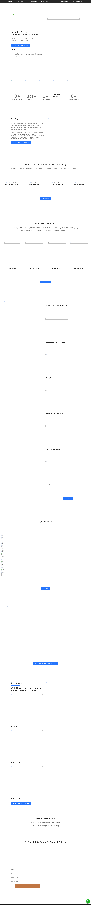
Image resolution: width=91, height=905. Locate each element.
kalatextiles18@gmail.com (78, 1)
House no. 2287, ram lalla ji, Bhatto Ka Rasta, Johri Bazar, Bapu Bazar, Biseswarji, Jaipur (28, 1)
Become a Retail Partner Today (20, 45)
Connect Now (68, 498)
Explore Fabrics (45, 282)
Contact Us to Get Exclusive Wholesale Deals (45, 663)
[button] (45, 574)
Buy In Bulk (45, 588)
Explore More (45, 198)
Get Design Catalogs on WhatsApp (21, 142)
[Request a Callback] (88, 901)
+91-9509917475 (64, 1)
